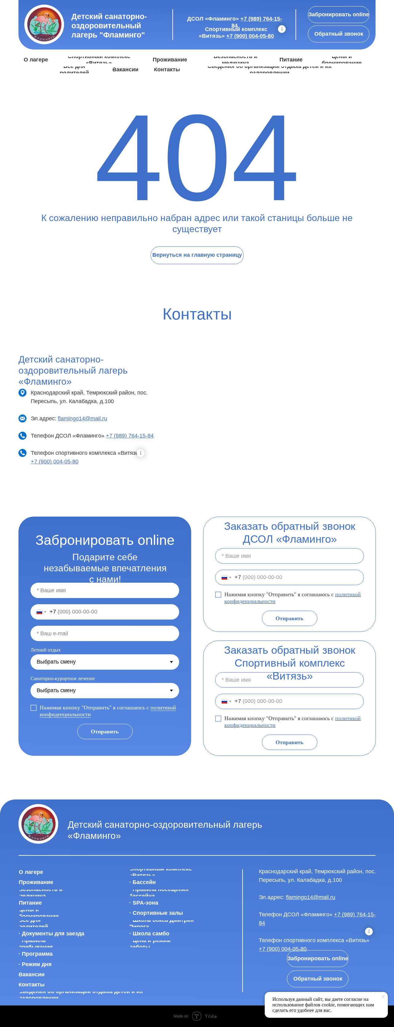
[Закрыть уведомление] (383, 996)
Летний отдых (45, 649)
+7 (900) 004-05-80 (250, 36)
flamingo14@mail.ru (82, 418)
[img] (44, 24)
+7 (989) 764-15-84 (130, 436)
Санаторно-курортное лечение (62, 678)
